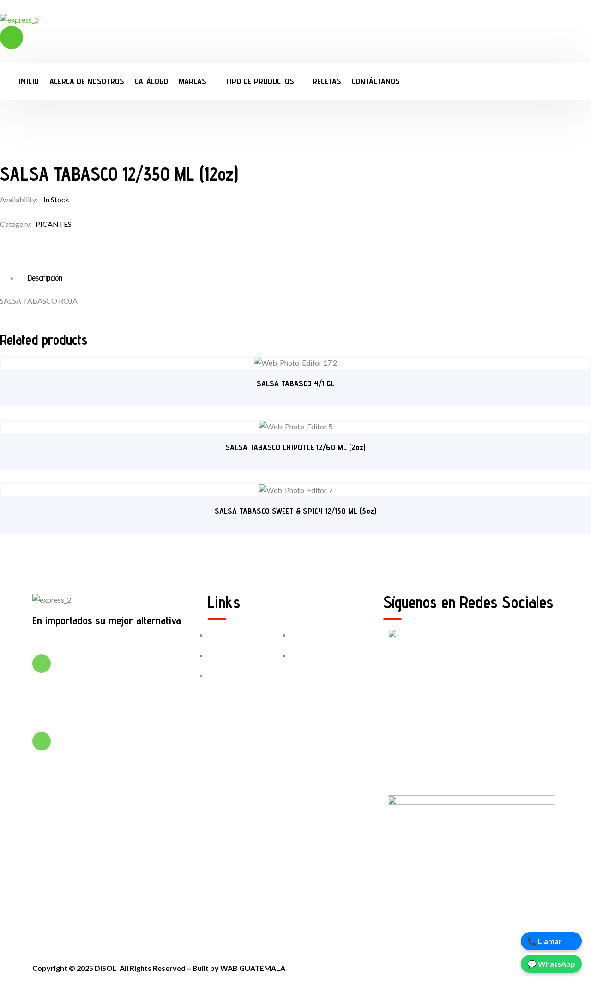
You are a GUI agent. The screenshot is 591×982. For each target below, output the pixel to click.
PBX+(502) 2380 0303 (94, 669)
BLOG (311, 655)
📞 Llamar (544, 941)
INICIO (28, 81)
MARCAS (192, 81)
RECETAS (327, 81)
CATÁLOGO (151, 81)
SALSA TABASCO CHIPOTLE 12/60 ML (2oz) (295, 447)
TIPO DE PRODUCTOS (259, 81)
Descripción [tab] (45, 278)
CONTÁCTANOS (376, 81)
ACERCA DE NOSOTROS (86, 81)
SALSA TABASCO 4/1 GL (295, 383)
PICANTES (54, 224)
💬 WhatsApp (551, 963)
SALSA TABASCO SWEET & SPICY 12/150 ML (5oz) (295, 511)
